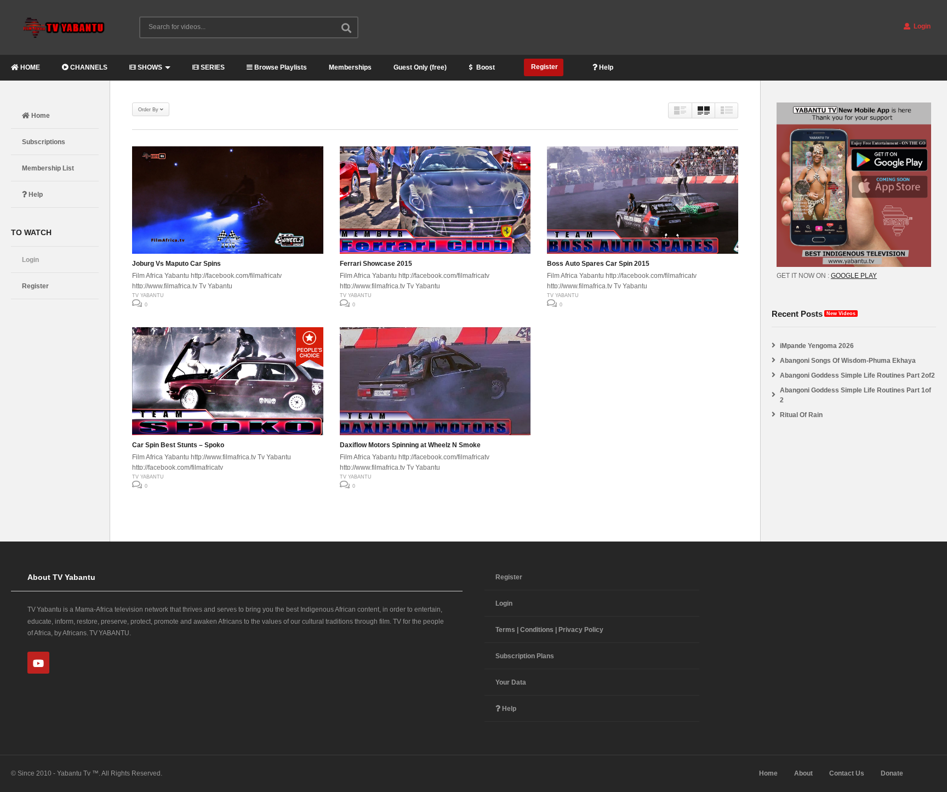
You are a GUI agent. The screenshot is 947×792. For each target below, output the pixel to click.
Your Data (510, 682)
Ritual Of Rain (801, 415)
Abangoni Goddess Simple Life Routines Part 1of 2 (855, 395)
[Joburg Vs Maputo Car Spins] (227, 200)
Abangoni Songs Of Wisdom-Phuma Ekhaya (848, 360)
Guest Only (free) (420, 67)
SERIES (212, 67)
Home (40, 115)
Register (543, 67)
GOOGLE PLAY (854, 276)
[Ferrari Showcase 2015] (435, 200)
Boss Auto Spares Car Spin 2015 (598, 263)
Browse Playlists (280, 67)
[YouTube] (38, 663)
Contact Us (846, 773)
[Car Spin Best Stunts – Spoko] (227, 381)
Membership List (48, 168)
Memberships (350, 67)
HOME (29, 67)
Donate (892, 773)
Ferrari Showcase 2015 (376, 263)
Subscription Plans (524, 656)
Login (921, 26)
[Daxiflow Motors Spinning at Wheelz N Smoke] (435, 381)
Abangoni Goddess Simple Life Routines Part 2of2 (857, 375)
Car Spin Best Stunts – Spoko (178, 445)
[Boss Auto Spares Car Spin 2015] (642, 200)
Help (605, 67)
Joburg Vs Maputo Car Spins (176, 263)
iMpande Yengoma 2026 (817, 346)
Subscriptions (43, 142)
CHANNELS (88, 67)
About (803, 773)
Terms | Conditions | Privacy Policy (549, 630)
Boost (485, 67)
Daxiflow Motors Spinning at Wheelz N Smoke (410, 445)
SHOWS (149, 67)
